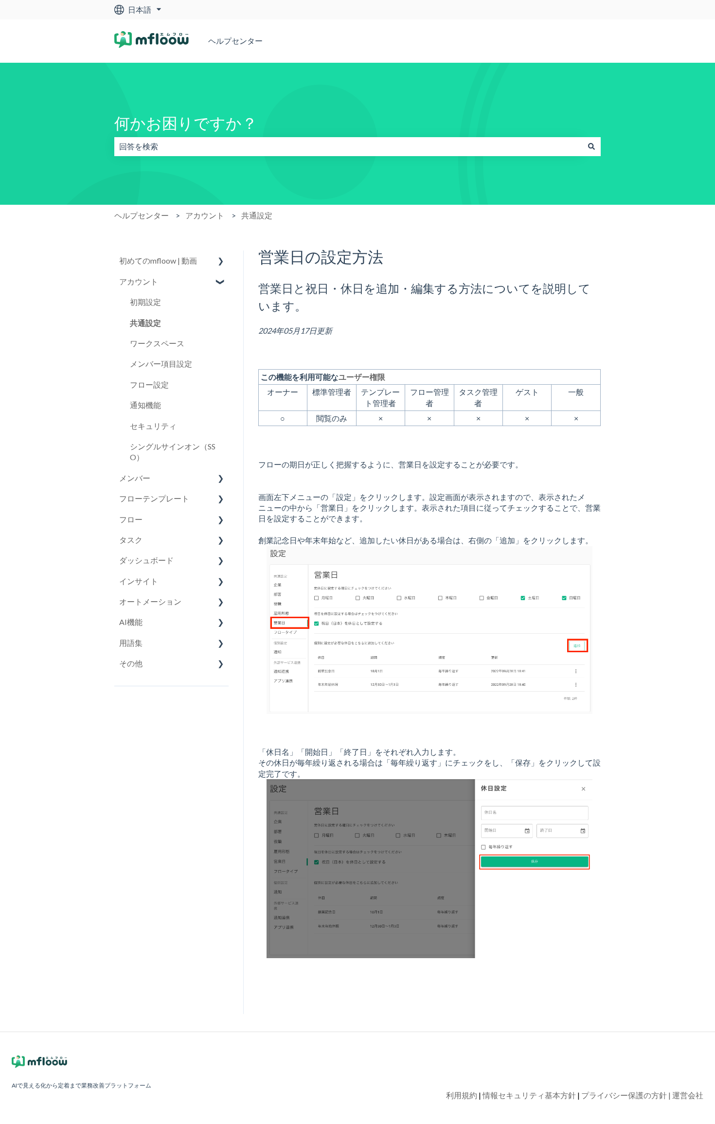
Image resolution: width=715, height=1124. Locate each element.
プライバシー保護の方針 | (626, 1095)
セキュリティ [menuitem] (153, 425)
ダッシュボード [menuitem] (146, 560)
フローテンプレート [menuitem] (154, 498)
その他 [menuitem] (131, 663)
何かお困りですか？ (185, 122)
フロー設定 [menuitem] (149, 384)
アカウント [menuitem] (138, 281)
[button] (221, 261)
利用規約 (463, 1095)
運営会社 (687, 1095)
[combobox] (348, 146)
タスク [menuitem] (131, 539)
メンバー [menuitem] (134, 477)
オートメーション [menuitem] (150, 601)
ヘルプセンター (235, 40)
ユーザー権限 (362, 376)
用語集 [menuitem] (131, 642)
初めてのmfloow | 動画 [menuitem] (158, 260)
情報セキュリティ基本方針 (531, 1095)
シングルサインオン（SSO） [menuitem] (172, 452)
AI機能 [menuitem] (131, 621)
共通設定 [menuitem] (145, 322)
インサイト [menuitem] (138, 581)
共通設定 (256, 215)
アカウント (204, 215)
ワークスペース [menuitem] (157, 343)
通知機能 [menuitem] (145, 405)
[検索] (591, 146)
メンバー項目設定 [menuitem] (161, 363)
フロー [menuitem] (131, 519)
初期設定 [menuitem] (145, 301)
